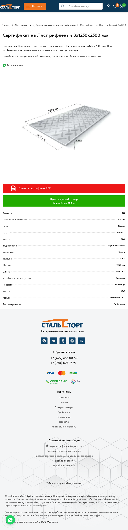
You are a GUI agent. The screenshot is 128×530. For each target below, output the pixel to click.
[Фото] (64, 125)
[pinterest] (44, 340)
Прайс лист (64, 412)
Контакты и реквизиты (64, 426)
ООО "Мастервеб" (49, 522)
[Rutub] (81, 340)
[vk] (53, 340)
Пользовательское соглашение (64, 451)
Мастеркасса (75, 483)
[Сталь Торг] (63, 324)
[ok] (63, 340)
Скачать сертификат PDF (34, 188)
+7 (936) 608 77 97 (63, 363)
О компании (64, 417)
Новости (64, 421)
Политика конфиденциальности (64, 446)
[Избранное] (115, 6)
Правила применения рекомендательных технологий (64, 456)
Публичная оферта (64, 465)
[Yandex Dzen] (72, 340)
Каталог (37, 6)
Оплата (64, 402)
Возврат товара (64, 407)
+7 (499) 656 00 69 (64, 358)
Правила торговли (64, 460)
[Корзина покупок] (122, 6)
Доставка (64, 397)
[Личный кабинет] (108, 6)
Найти (98, 6)
